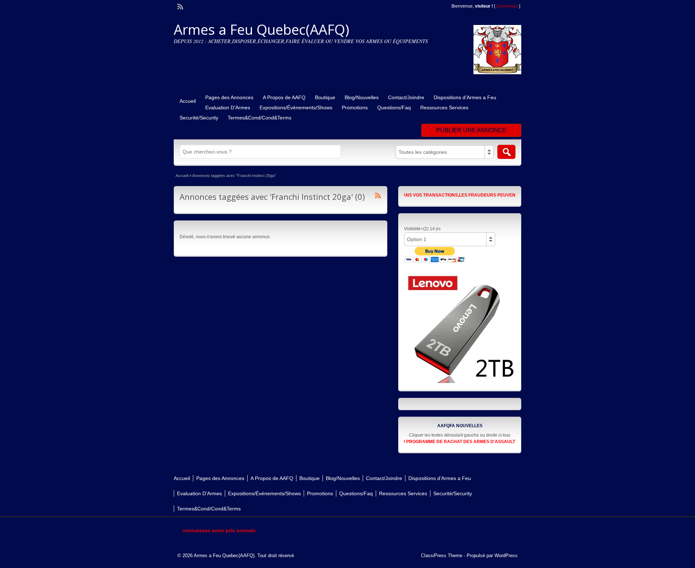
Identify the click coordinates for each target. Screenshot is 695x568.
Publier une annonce (471, 130)
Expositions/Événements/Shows (296, 107)
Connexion (507, 6)
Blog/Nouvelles (362, 97)
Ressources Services (444, 107)
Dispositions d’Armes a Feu (465, 97)
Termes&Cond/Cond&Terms (259, 118)
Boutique (325, 97)
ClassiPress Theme (441, 555)
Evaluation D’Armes (227, 107)
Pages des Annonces (229, 97)
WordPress (506, 555)
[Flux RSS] (179, 6)
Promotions (355, 107)
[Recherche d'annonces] (506, 152)
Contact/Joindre (406, 97)
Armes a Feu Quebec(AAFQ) (261, 29)
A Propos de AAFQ (284, 97)
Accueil (188, 101)
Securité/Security (199, 118)
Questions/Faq (394, 107)
